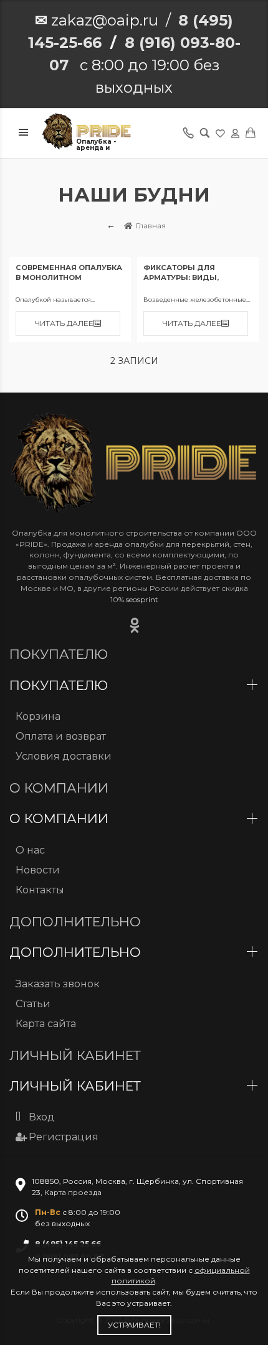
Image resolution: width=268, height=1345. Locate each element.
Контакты (40, 890)
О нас (30, 850)
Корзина (38, 716)
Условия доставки (64, 756)
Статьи (33, 1004)
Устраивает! (134, 1324)
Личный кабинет (77, 1086)
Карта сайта (46, 1024)
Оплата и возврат (61, 736)
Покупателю (60, 685)
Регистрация (63, 1137)
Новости (38, 870)
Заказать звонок (58, 984)
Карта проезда (73, 1192)
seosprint (142, 599)
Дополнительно (77, 952)
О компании (60, 818)
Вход (42, 1117)
